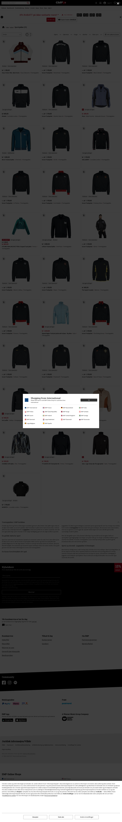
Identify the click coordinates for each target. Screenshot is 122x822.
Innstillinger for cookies (9, 795)
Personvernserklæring (51, 795)
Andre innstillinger (86, 817)
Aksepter (35, 817)
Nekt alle (61, 817)
